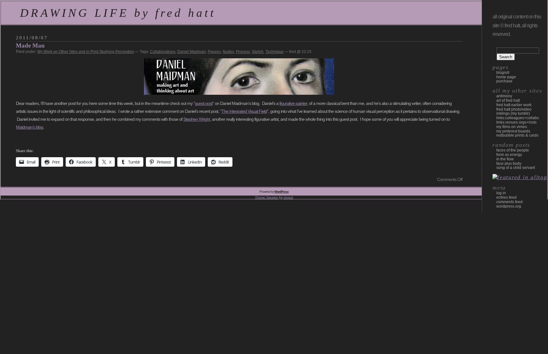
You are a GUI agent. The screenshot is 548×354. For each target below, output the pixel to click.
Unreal (288, 197)
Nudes (228, 51)
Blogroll (502, 72)
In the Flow (505, 159)
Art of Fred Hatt (508, 100)
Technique (274, 51)
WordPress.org (508, 206)
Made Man (30, 45)
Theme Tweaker (266, 197)
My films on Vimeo (511, 127)
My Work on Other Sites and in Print (67, 51)
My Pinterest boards (513, 131)
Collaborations (162, 51)
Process (243, 51)
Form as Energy (509, 154)
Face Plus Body (508, 163)
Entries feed (506, 197)
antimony (504, 96)
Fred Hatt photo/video (514, 109)
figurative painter (293, 103)
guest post (203, 103)
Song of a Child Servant (515, 167)
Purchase (504, 81)
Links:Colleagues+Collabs (517, 118)
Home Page (506, 77)
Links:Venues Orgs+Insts (516, 122)
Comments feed (509, 202)
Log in (501, 193)
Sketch (258, 51)
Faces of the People (512, 150)
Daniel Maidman (191, 51)
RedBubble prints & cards (517, 135)
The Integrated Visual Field (244, 111)
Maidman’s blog (29, 127)
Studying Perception (116, 51)
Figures (214, 51)
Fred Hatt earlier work (514, 105)
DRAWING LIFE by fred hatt (118, 12)
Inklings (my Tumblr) (513, 113)
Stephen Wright (196, 119)
